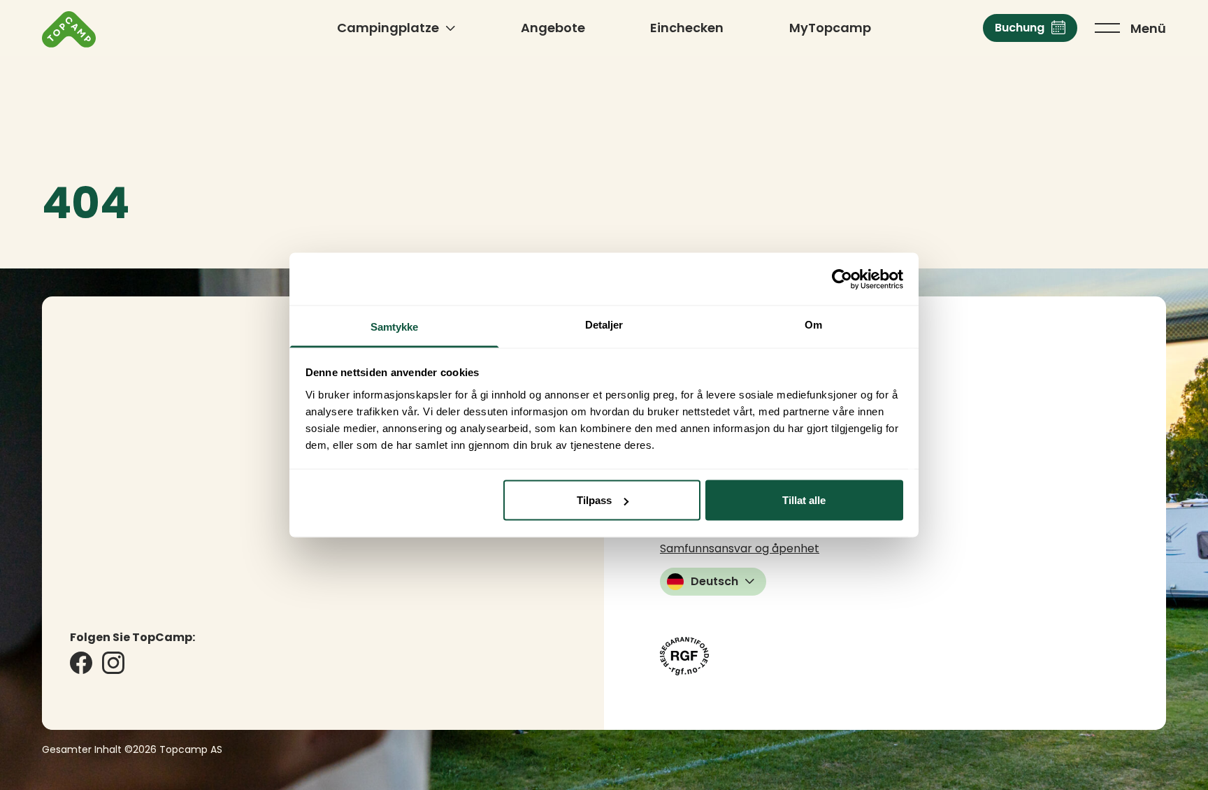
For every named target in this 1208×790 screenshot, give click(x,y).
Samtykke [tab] (395, 327)
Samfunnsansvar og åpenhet (739, 548)
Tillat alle (804, 500)
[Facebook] (81, 663)
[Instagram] (113, 663)
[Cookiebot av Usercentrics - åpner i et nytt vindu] (842, 278)
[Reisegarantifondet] (684, 656)
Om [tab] (813, 325)
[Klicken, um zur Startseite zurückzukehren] (69, 29)
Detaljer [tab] (604, 325)
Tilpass (594, 500)
